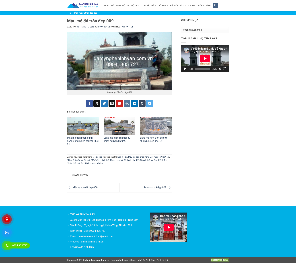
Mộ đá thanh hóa (128, 160)
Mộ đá (134, 5)
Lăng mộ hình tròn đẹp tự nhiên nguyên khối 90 (117, 139)
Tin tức (192, 5)
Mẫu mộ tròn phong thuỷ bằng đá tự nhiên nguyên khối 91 (83, 141)
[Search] (215, 5)
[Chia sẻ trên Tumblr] (142, 103)
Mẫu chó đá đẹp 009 (155, 187)
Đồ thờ (162, 5)
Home (69, 13)
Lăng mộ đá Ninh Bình (82, 247)
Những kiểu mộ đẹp (75, 163)
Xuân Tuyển (104, 27)
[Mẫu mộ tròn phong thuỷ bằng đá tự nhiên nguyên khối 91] (83, 126)
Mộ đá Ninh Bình (98, 160)
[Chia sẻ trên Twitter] (104, 103)
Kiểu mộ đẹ (122, 157)
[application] (205, 58)
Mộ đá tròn (128, 27)
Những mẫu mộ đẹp (94, 163)
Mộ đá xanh (141, 160)
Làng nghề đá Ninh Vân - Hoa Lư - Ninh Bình (115, 219)
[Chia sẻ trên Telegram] (149, 103)
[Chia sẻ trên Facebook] (89, 103)
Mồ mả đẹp (152, 160)
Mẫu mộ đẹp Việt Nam (159, 157)
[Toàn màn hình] (225, 68)
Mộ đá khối (85, 160)
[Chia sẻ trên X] (96, 103)
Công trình (204, 5)
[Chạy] (185, 68)
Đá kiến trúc (177, 5)
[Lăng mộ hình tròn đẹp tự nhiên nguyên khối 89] (156, 126)
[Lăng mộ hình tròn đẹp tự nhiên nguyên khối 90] (120, 126)
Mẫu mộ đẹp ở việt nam (138, 157)
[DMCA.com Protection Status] (219, 260)
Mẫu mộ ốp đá (73, 160)
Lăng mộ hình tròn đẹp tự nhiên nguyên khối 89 (153, 139)
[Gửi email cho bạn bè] (112, 103)
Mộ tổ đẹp (162, 160)
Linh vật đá (148, 5)
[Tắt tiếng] (220, 68)
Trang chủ (108, 5)
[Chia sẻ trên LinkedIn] (134, 103)
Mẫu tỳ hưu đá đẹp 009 (85, 187)
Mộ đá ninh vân (113, 160)
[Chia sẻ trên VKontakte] (127, 103)
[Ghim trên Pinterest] (119, 103)
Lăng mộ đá (122, 5)
